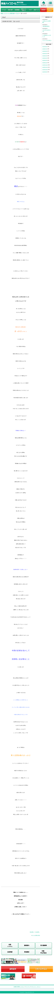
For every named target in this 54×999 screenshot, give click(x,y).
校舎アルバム (37, 9)
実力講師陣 (43, 945)
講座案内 (26, 945)
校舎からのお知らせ (23, 9)
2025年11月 (45, 67)
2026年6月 (44, 51)
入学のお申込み (41, 969)
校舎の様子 (10, 9)
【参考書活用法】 (46, 26)
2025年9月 (44, 71)
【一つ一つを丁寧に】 (47, 40)
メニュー (50, 5)
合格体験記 (17, 9)
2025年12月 (45, 64)
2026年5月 (44, 53)
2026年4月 (44, 55)
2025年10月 (45, 69)
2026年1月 (44, 62)
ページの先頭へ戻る (36, 935)
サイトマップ (28, 986)
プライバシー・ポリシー (35, 986)
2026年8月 (44, 46)
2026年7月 (44, 48)
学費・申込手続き (43, 952)
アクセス (4, 9)
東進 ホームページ (43, 5)
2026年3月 (44, 58)
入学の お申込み (50, 9)
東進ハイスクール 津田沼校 (7, 13)
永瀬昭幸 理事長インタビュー (19, 986)
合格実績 (9, 952)
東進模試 (26, 952)
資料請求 (43, 9)
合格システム (9, 945)
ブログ (30, 9)
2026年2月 (44, 60)
